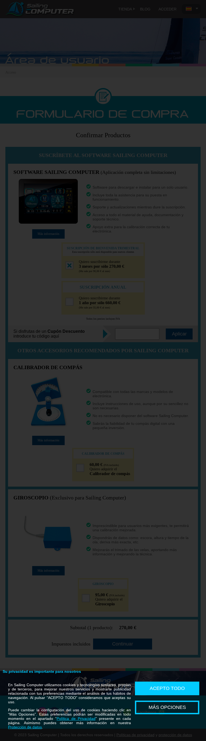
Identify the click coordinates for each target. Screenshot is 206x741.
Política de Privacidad (76, 718)
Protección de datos (25, 727)
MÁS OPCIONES (167, 707)
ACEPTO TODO (167, 688)
